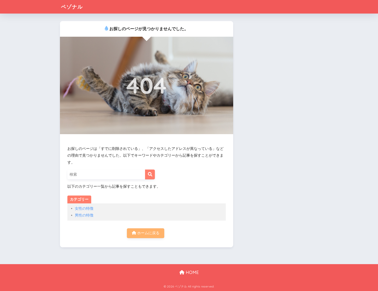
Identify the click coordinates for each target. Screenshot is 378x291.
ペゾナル (72, 6)
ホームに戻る (147, 233)
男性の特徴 (84, 215)
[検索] (150, 174)
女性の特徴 (84, 208)
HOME (191, 272)
